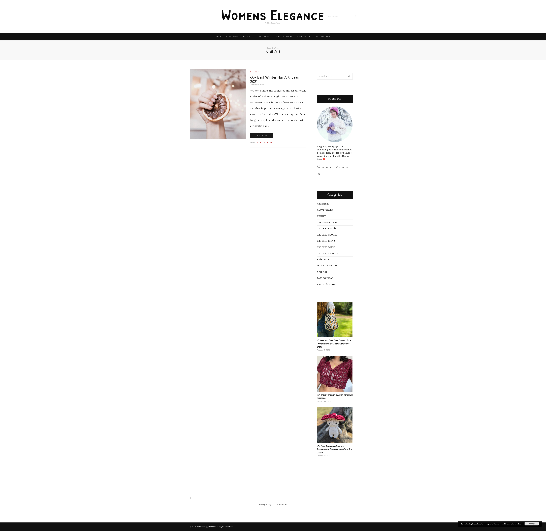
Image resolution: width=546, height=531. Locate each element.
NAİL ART (254, 72)
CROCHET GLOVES (327, 235)
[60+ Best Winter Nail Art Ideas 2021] (218, 104)
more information (514, 524)
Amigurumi (323, 204)
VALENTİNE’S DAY (323, 37)
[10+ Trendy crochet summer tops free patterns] (335, 374)
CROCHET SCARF (326, 247)
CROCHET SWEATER (328, 253)
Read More (261, 135)
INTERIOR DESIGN (303, 37)
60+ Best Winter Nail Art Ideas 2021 (274, 79)
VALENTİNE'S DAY (327, 284)
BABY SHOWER (232, 37)
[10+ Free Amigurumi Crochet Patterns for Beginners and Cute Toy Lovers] (335, 425)
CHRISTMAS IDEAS (264, 37)
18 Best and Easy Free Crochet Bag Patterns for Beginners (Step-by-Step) (334, 343)
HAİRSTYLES (324, 259)
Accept (532, 523)
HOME (218, 37)
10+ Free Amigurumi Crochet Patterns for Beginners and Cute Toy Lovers (334, 449)
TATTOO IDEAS (325, 278)
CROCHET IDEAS (283, 37)
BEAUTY (246, 37)
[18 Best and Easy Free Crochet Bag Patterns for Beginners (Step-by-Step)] (335, 319)
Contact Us (282, 504)
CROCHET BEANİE (326, 228)
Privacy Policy (264, 504)
